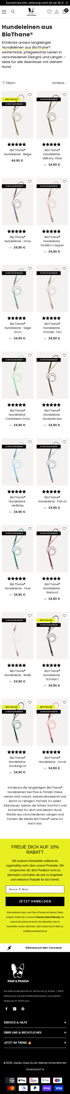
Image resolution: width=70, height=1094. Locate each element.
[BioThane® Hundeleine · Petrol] (52, 462)
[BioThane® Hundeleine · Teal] (18, 548)
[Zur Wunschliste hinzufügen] (30, 95)
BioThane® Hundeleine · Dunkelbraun (52, 415)
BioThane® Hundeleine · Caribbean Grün (17, 415)
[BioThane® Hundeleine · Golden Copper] (52, 201)
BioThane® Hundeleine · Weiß (17, 673)
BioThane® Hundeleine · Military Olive (52, 154)
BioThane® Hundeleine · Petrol (52, 499)
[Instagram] (14, 1009)
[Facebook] (6, 1009)
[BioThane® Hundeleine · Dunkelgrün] (18, 722)
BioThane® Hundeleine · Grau (17, 239)
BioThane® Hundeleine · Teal (17, 586)
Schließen (66, 2)
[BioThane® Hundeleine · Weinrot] (52, 548)
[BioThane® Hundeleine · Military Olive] (52, 114)
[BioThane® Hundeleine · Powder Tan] (52, 288)
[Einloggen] (57, 12)
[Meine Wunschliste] (49, 12)
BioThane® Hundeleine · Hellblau (18, 501)
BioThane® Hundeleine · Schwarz (52, 675)
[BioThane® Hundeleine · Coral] (52, 722)
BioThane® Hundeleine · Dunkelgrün (18, 762)
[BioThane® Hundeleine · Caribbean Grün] (18, 375)
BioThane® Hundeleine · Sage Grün (17, 328)
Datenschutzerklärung (48, 917)
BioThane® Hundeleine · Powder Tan (52, 328)
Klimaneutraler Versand (44, 948)
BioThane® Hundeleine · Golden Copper (52, 241)
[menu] (4, 12)
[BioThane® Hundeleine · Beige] (18, 114)
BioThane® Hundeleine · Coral (52, 760)
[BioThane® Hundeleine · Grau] (18, 201)
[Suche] (13, 12)
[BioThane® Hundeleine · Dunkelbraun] (52, 375)
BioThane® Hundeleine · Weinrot (52, 588)
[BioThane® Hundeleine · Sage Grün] (18, 288)
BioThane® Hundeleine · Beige (17, 152)
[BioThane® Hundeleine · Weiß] (18, 635)
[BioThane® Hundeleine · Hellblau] (18, 462)
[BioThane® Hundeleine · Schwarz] (52, 635)
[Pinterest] (23, 1009)
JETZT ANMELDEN (35, 901)
